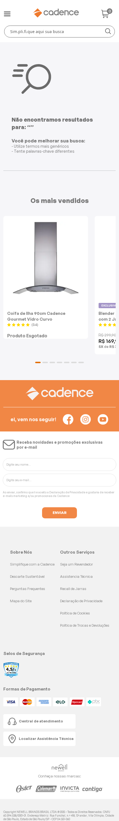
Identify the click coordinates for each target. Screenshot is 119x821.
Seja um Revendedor (76, 564)
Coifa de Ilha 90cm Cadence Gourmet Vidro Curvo (36, 316)
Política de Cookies (75, 613)
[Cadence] (56, 12)
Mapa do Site (21, 601)
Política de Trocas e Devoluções (84, 625)
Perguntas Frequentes (27, 588)
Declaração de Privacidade (67, 492)
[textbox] (59, 31)
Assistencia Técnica (76, 576)
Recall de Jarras (73, 588)
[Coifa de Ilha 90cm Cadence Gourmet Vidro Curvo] (45, 258)
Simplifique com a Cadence (32, 564)
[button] (38, 362)
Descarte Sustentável (27, 576)
